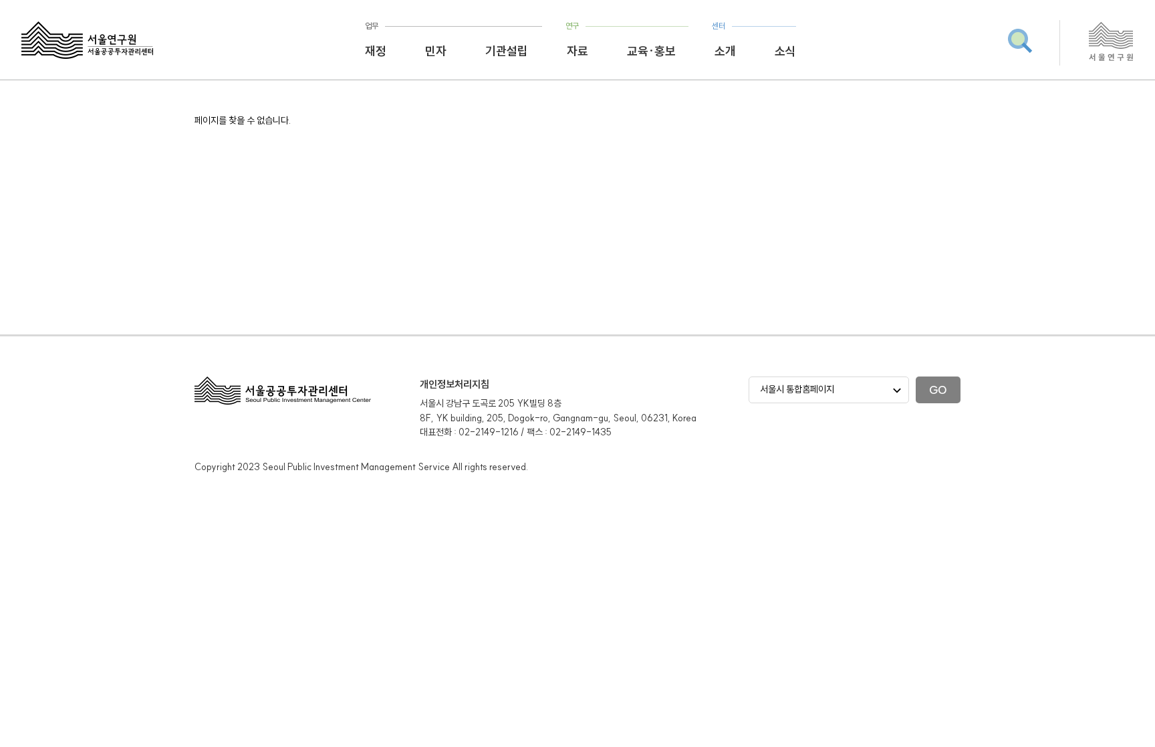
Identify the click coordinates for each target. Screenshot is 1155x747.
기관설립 (506, 51)
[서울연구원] (1111, 59)
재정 (375, 51)
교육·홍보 (651, 51)
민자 (435, 51)
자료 (577, 51)
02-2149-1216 (489, 432)
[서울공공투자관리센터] (87, 40)
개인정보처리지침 (454, 384)
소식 (785, 51)
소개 (725, 51)
